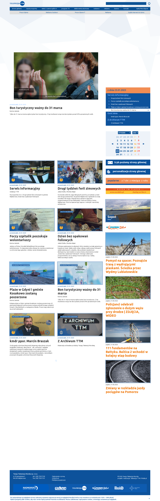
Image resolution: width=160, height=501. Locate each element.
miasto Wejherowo (66, 211)
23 (117, 151)
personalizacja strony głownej (129, 171)
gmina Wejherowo (66, 164)
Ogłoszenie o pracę (58, 476)
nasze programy (31, 8)
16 (117, 147)
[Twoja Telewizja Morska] (34, 4)
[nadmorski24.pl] (128, 227)
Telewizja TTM (135, 478)
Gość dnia (112, 113)
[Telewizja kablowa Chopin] (60, 488)
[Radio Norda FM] (119, 488)
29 (128, 137)
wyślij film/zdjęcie (142, 8)
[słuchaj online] (139, 192)
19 (128, 147)
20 (131, 147)
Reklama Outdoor (52, 12)
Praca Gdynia (24, 12)
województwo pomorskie (20, 164)
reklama (107, 8)
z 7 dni (125, 180)
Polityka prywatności (59, 480)
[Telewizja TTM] (79, 488)
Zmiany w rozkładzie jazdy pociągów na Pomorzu (125, 390)
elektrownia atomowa (81, 8)
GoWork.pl (55, 478)
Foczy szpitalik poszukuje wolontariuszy (28, 238)
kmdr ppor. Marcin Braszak (29, 341)
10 (121, 144)
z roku (144, 180)
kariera (116, 8)
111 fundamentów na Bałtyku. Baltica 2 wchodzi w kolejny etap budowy (127, 351)
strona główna (17, 8)
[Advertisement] (80, 32)
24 (121, 151)
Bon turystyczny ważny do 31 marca (79, 291)
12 (128, 144)
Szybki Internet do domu (136, 12)
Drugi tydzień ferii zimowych (79, 188)
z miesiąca (135, 180)
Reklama (108, 12)
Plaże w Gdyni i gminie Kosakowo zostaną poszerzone (26, 293)
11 (124, 144)
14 (135, 144)
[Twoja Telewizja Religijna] (134, 488)
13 (131, 144)
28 (124, 137)
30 (131, 137)
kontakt (126, 8)
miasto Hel (15, 211)
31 (121, 154)
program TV (65, 8)
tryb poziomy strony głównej (130, 162)
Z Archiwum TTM (70, 341)
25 (124, 151)
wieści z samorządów (49, 8)
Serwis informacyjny (25, 188)
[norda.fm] (117, 192)
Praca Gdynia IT (80, 12)
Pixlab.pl (144, 478)
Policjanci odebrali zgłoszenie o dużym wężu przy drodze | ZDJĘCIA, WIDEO (124, 310)
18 (124, 147)
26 (117, 137)
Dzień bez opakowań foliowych (73, 238)
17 (121, 147)
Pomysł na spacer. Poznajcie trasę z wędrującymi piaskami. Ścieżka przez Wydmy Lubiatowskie (126, 266)
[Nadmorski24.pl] (100, 488)
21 (135, 147)
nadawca (96, 8)
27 (121, 137)
